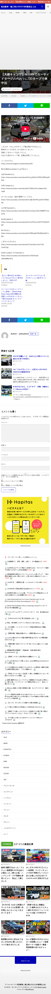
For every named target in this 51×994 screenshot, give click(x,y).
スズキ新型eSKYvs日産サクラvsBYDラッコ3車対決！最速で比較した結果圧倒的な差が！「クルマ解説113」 (27, 668)
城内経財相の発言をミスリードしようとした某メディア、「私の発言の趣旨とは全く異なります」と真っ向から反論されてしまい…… (27, 575)
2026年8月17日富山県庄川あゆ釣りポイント (21, 589)
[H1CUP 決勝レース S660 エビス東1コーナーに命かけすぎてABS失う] (6, 360)
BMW (17, 13)
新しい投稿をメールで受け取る (12, 485)
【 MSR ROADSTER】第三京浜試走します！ (21, 618)
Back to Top (25, 961)
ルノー (6, 834)
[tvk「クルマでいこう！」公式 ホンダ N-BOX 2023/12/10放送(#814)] (6, 373)
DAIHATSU (7, 749)
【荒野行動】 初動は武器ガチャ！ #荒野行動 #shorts (24, 633)
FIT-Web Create (40, 987)
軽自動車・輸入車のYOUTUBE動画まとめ (31, 984)
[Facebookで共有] (9, 105)
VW (31, 13)
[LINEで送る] (42, 105)
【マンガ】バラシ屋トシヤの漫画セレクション (22, 557)
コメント (4, 422)
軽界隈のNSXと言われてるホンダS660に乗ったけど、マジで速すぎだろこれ (12, 942)
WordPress (29, 989)
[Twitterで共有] (25, 105)
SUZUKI (6, 773)
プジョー (7, 810)
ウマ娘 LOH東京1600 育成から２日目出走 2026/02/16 (24, 707)
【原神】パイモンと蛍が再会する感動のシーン (22, 656)
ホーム (3, 13)
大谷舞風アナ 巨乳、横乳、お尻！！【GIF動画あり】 (24, 561)
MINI (24, 13)
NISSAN (6, 767)
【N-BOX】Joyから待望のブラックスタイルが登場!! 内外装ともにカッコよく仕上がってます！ (13, 909)
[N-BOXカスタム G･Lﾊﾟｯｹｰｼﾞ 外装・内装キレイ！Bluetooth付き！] (6, 390)
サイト (3, 464)
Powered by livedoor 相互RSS (13, 723)
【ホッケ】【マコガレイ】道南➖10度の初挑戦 (22, 703)
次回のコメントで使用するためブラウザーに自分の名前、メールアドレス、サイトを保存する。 (25, 476)
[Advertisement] (25, 42)
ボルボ (6, 816)
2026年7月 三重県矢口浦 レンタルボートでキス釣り (25, 582)
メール (4, 454)
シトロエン (7, 798)
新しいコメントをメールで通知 (12, 481)
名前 (3, 445)
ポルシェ (7, 822)
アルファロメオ (41, 13)
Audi (10, 13)
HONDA (17, 89)
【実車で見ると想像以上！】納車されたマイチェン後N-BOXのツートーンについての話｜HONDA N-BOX (37, 910)
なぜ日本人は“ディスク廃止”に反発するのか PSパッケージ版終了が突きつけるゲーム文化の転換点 (27, 569)
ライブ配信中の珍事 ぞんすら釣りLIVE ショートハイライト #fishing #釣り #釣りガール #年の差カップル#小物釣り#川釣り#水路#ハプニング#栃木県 (26, 696)
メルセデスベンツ (10, 828)
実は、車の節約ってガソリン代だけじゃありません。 (24, 623)
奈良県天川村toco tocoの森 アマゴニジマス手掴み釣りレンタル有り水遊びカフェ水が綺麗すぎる (26, 594)
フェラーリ (7, 804)
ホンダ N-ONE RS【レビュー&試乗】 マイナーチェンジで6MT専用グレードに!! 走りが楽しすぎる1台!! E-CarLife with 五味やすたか (37, 872)
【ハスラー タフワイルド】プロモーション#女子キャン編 (36, 277)
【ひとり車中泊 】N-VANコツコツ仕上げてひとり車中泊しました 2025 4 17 (12, 277)
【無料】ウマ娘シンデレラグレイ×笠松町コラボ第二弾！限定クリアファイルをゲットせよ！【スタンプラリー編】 (26, 712)
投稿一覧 (33, 334)
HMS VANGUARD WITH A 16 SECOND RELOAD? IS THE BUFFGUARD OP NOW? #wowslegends (24, 600)
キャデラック (8, 792)
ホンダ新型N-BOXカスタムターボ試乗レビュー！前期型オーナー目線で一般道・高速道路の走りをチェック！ (37, 944)
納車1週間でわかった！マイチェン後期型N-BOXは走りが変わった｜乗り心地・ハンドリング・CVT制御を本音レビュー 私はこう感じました (26, 682)
